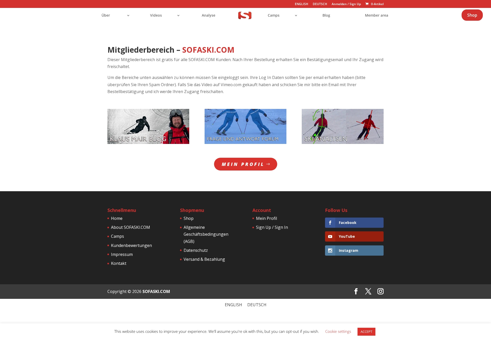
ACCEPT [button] (366, 331)
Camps (274, 16)
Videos (156, 16)
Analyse (208, 16)
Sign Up (355, 4)
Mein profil (243, 164)
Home (116, 218)
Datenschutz (196, 250)
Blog (326, 16)
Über (106, 16)
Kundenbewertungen (131, 245)
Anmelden (339, 4)
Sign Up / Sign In (272, 227)
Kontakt (118, 263)
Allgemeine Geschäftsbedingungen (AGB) (206, 234)
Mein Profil (266, 218)
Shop (472, 15)
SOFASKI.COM (156, 291)
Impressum (122, 254)
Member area (376, 16)
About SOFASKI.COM (130, 227)
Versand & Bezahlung (204, 259)
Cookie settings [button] (338, 331)
